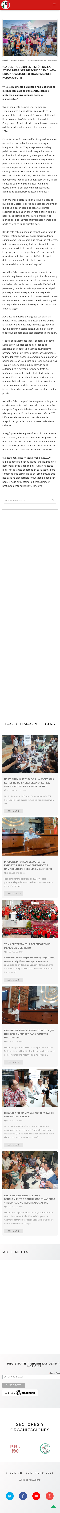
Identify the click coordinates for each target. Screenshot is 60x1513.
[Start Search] (52, 500)
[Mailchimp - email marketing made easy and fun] (20, 1392)
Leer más (12, 811)
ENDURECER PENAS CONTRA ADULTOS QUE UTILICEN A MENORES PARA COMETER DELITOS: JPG (29, 1034)
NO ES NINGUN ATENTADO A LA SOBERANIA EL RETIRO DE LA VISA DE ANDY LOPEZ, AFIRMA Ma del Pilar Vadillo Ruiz (29, 783)
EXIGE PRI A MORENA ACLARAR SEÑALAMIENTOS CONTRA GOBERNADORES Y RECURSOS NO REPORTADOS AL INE (29, 1199)
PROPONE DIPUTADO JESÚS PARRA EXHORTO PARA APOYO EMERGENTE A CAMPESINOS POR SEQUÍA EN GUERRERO (28, 865)
